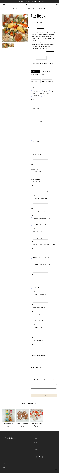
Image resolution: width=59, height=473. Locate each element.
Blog (4, 463)
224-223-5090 (5, 446)
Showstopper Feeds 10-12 (48, 81)
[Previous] (2, 27)
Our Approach (40, 28)
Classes (4, 458)
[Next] (28, 27)
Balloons (36, 449)
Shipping (33, 22)
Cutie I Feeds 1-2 (46, 71)
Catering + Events (6, 456)
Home (14, 8)
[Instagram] (43, 457)
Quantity (33, 57)
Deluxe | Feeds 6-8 (47, 78)
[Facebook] (35, 457)
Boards (35, 438)
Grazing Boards (37, 445)
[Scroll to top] (56, 469)
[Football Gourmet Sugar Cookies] (22, 415)
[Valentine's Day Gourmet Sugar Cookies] (36, 415)
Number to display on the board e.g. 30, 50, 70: (42, 63)
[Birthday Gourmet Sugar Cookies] (8, 415)
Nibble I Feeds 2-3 (35, 74)
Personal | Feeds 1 (35, 71)
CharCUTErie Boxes (22, 8)
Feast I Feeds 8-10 (35, 81)
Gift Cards (36, 447)
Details (33, 28)
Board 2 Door (37, 442)
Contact (4, 467)
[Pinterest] (39, 457)
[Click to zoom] (26, 16)
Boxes (35, 440)
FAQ (3, 465)
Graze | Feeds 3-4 (46, 74)
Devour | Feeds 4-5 (35, 78)
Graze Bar (5, 461)
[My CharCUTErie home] (29, 5)
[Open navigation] (4, 4)
